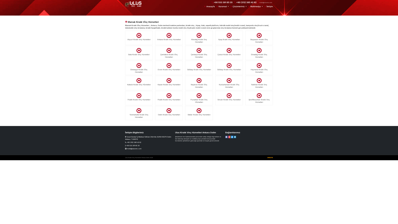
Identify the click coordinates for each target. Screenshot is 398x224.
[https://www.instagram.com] (229, 137)
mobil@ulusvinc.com (265, 2)
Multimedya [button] (255, 6)
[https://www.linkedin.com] (235, 137)
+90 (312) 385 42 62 (246, 2)
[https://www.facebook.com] (226, 137)
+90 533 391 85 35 (223, 2)
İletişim (269, 6)
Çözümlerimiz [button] (238, 6)
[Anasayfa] (133, 4)
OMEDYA (270, 157)
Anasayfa (210, 6)
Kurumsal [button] (222, 6)
